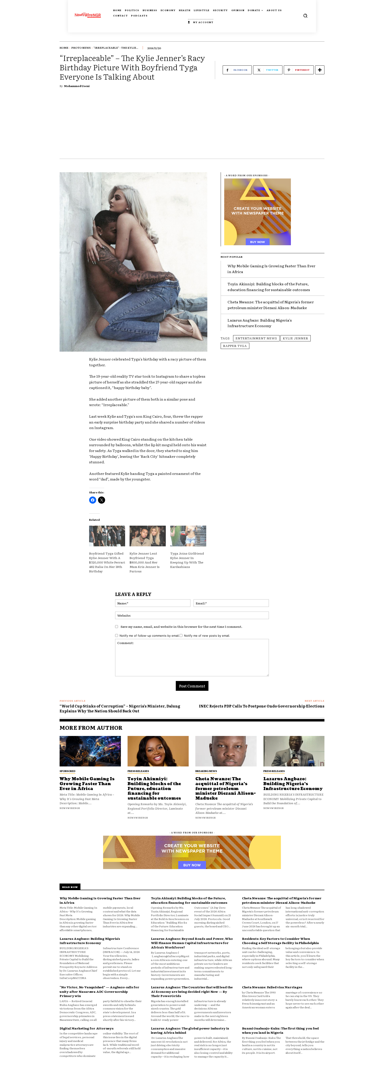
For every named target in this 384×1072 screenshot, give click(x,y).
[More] (319, 69)
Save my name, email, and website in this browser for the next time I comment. (181, 626)
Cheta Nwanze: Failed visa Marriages (272, 987)
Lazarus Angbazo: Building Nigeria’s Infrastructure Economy (260, 322)
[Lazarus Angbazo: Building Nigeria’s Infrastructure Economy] (294, 751)
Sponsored (67, 771)
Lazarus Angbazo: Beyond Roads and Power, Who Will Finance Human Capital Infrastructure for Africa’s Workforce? (192, 942)
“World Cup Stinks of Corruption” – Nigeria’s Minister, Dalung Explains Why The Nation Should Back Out (120, 708)
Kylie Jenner (295, 338)
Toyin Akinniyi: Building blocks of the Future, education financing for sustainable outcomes (269, 286)
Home (64, 48)
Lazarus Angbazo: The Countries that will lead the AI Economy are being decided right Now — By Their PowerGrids (192, 991)
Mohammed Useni (77, 86)
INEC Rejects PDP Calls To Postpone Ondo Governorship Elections (261, 706)
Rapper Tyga (235, 345)
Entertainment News (256, 338)
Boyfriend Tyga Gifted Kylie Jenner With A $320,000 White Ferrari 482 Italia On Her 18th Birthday (107, 562)
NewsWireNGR (70, 808)
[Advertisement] (192, 125)
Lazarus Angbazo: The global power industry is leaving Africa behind (190, 1030)
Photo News (81, 48)
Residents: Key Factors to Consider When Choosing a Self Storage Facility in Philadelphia (280, 940)
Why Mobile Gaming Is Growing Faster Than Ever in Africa (87, 783)
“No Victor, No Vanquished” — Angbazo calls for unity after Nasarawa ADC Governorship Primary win (99, 991)
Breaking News (206, 771)
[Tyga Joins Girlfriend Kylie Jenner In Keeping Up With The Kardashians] (188, 536)
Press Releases (138, 771)
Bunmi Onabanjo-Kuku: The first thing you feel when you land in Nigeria (280, 1030)
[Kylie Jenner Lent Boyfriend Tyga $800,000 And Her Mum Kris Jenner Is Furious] (148, 536)
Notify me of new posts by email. (207, 635)
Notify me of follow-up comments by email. (150, 635)
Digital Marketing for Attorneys (87, 1028)
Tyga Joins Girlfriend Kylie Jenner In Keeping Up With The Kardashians (187, 560)
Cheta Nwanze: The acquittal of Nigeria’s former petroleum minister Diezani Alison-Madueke (271, 304)
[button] (305, 15)
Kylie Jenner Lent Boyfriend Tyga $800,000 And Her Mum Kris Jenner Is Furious (145, 562)
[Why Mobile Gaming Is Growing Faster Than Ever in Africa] (90, 751)
